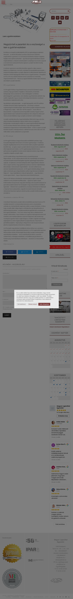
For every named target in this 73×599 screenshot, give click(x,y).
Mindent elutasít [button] (33, 304)
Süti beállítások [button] (22, 304)
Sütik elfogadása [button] (44, 304)
